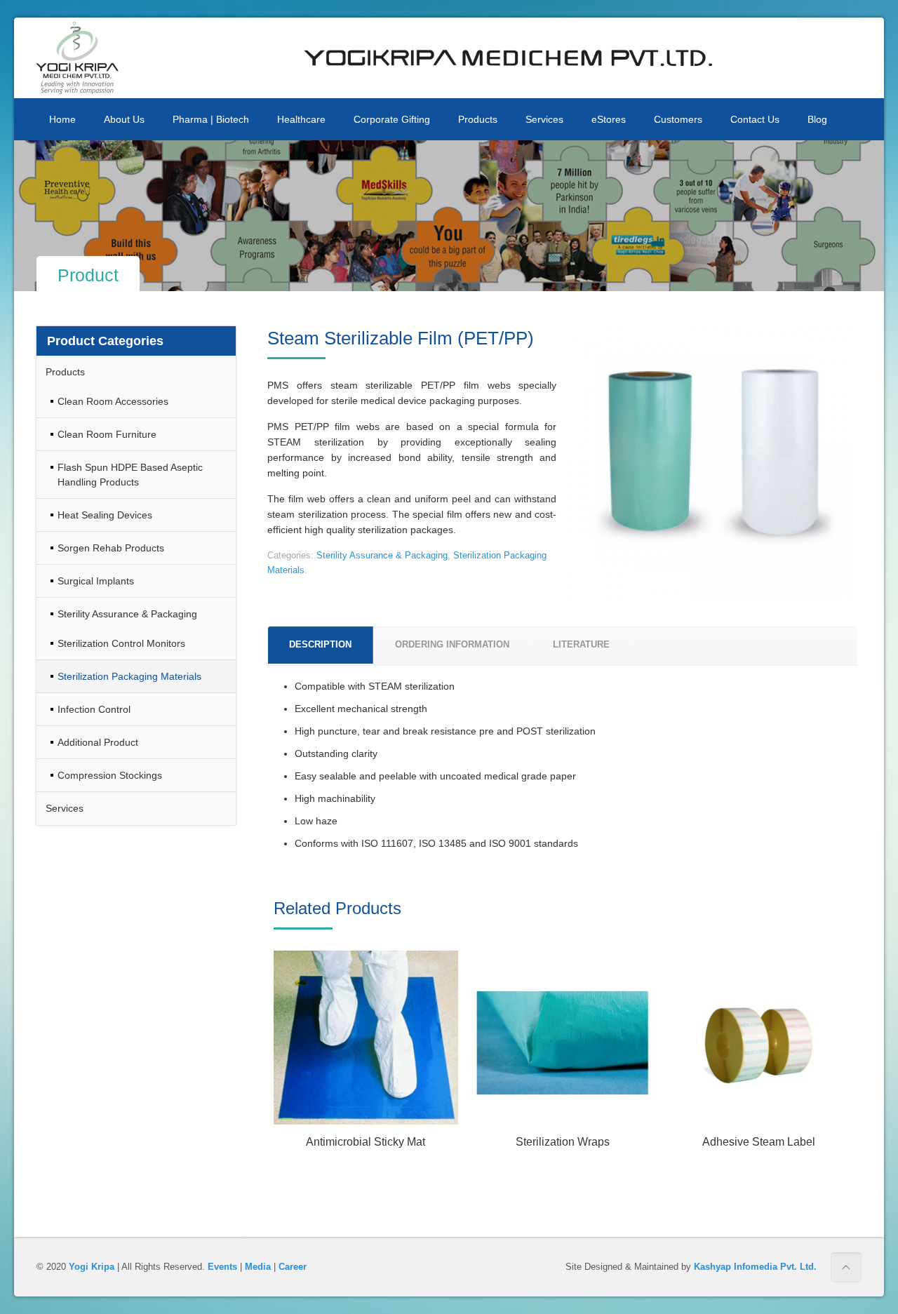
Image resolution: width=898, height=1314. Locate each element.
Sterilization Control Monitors (121, 643)
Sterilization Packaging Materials (129, 676)
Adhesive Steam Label (758, 1142)
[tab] (320, 645)
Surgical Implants (96, 580)
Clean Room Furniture (107, 434)
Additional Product (98, 742)
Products (65, 371)
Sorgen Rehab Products (111, 548)
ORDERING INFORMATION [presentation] (452, 644)
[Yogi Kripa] (77, 58)
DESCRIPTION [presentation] (320, 644)
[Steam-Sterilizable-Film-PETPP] (710, 467)
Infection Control (94, 709)
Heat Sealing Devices (105, 515)
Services (64, 808)
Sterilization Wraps (563, 1142)
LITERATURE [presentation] (581, 644)
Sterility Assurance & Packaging (382, 555)
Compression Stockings (110, 775)
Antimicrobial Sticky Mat (365, 1142)
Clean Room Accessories (113, 401)
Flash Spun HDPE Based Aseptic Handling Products (130, 475)
